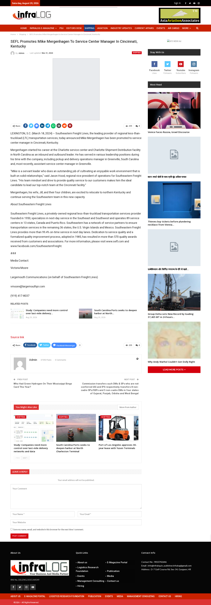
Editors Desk (74, 28)
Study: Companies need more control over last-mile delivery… (47, 312)
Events (161, 28)
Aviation (102, 28)
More (185, 28)
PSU (61, 28)
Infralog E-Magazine (42, 28)
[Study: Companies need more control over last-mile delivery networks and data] (17, 314)
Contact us (113, 581)
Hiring (80, 586)
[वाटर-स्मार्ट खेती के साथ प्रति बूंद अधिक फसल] (174, 155)
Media (110, 576)
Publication (113, 571)
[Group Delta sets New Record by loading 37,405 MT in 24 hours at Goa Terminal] (174, 292)
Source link (17, 337)
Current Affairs (144, 28)
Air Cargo (173, 28)
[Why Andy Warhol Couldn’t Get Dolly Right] (174, 340)
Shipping (89, 28)
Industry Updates (121, 28)
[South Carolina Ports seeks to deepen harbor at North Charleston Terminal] (85, 314)
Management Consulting (90, 581)
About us (82, 562)
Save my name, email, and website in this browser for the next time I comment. (48, 529)
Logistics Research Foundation (87, 569)
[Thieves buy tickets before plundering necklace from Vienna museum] (174, 199)
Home (23, 28)
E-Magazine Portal (117, 562)
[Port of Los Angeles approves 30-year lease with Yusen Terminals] (118, 428)
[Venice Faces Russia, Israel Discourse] (174, 110)
